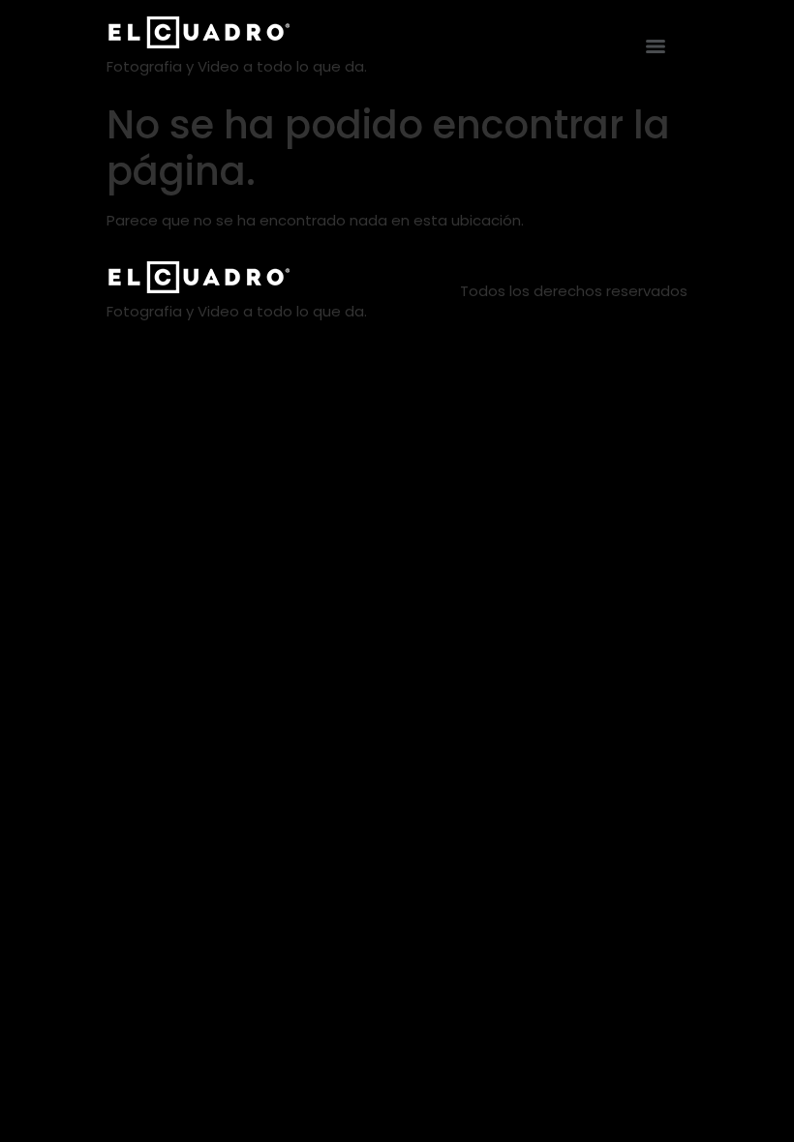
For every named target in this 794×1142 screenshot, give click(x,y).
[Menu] (655, 46)
